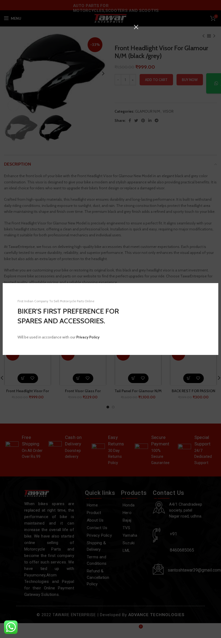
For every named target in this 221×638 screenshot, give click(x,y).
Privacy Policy (87, 337)
